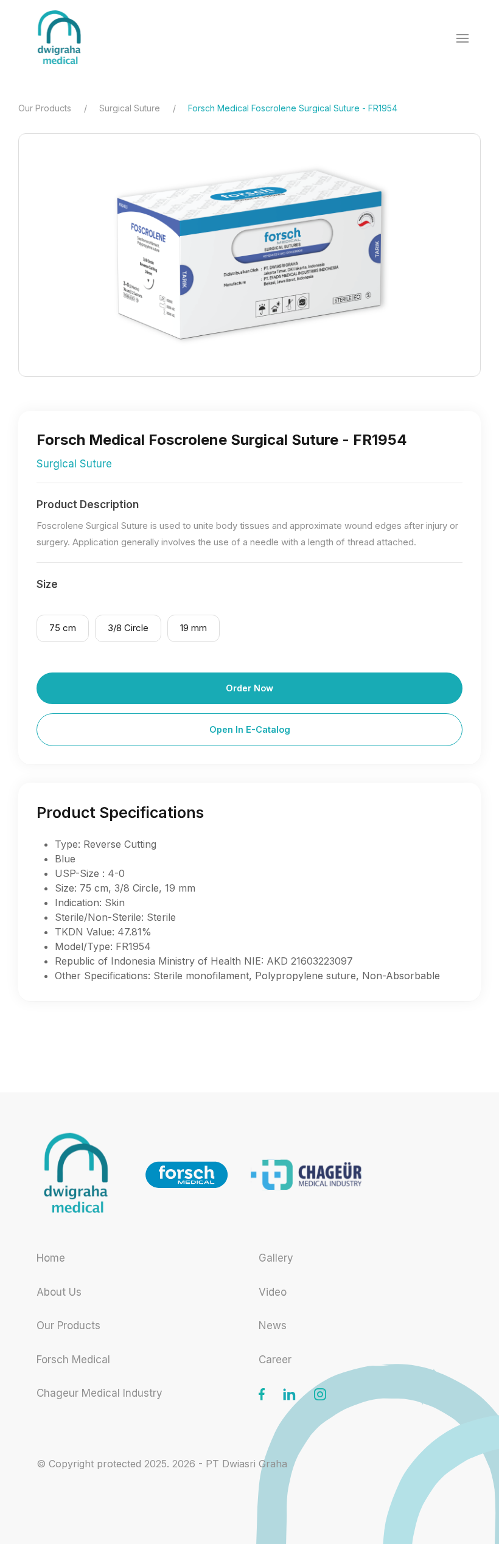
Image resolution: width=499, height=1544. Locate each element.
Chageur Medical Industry (99, 1393)
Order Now (249, 688)
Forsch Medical (73, 1360)
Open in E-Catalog (249, 729)
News (273, 1325)
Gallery (276, 1258)
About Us (59, 1292)
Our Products (44, 108)
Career (275, 1360)
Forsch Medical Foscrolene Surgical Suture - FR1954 (292, 108)
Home (51, 1258)
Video (273, 1292)
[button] (462, 38)
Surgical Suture (129, 108)
